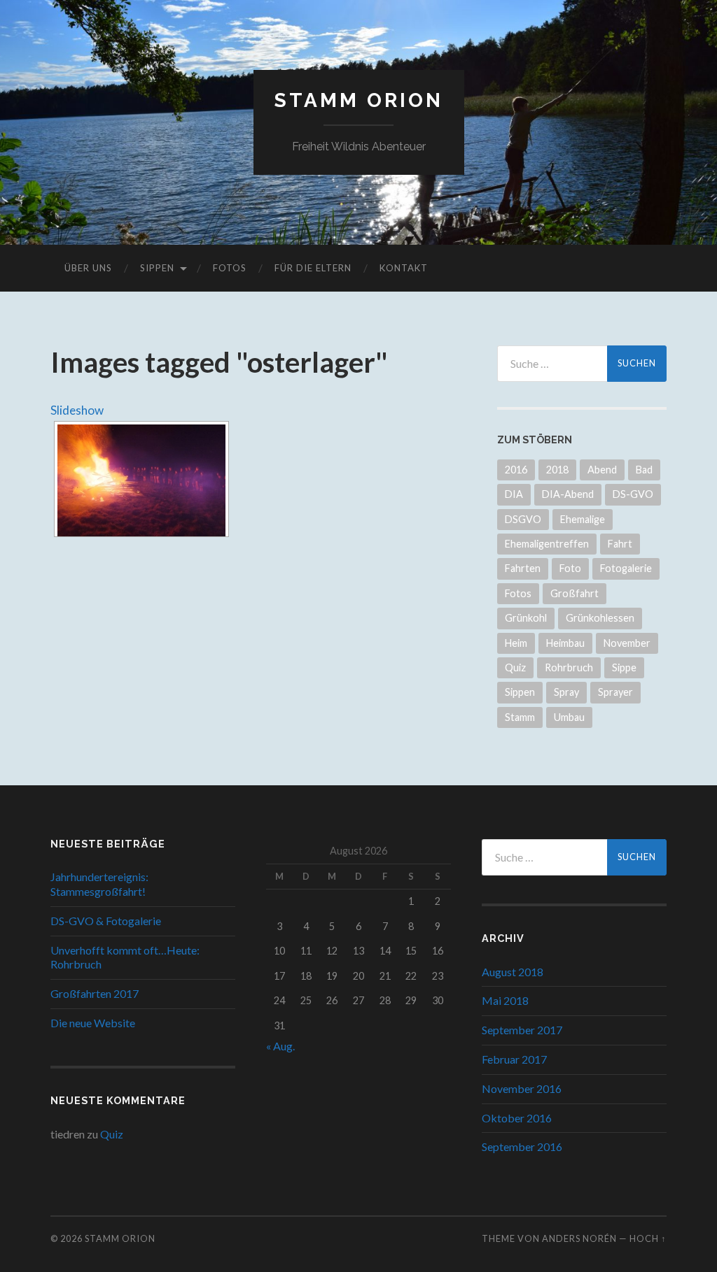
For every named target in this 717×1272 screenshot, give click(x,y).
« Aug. (280, 1045)
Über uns (88, 267)
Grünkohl (526, 618)
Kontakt (404, 267)
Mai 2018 (505, 1000)
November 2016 (522, 1088)
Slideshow (77, 410)
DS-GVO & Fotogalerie (105, 920)
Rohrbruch (569, 667)
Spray (566, 692)
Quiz (515, 667)
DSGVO (523, 519)
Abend (602, 470)
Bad (644, 470)
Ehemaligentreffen (547, 544)
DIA (514, 494)
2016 (516, 470)
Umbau (569, 717)
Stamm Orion (358, 100)
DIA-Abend (568, 494)
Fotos (229, 267)
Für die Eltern (312, 267)
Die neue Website (92, 1022)
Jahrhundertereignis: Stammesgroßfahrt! (99, 884)
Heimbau (565, 643)
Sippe (624, 667)
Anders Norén (579, 1238)
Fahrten (523, 568)
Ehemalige (582, 519)
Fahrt (620, 544)
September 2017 (522, 1029)
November (627, 643)
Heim (516, 643)
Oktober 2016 (517, 1117)
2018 (557, 470)
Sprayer (615, 692)
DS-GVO (633, 494)
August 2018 (512, 971)
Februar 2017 (514, 1059)
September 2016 (522, 1146)
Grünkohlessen (600, 618)
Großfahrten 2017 (94, 993)
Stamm (520, 717)
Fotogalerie (626, 568)
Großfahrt (574, 593)
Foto (570, 568)
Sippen (157, 267)
